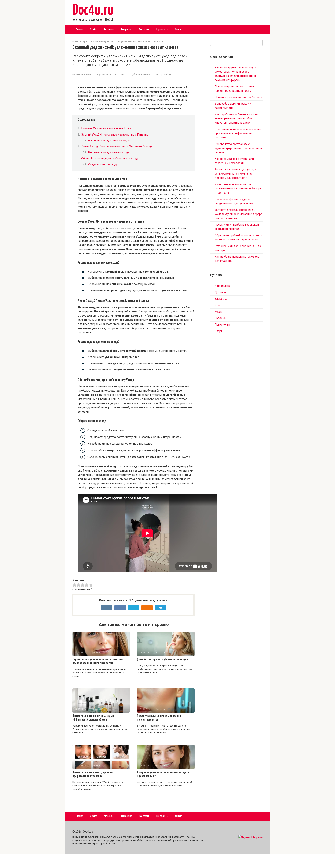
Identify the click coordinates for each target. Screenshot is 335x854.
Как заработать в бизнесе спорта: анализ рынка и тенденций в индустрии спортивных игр (236, 118)
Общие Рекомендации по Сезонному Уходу (109, 158)
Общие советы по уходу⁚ (103, 164)
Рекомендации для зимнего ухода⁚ (109, 140)
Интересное (126, 29)
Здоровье (221, 298)
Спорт (218, 331)
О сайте (93, 29)
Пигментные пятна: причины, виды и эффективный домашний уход (93, 717)
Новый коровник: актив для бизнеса (238, 97)
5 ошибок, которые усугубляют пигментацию (162, 659)
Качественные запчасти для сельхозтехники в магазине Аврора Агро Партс (238, 188)
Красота (145, 74)
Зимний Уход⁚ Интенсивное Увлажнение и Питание (114, 134)
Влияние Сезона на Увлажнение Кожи (106, 128)
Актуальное (222, 285)
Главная (79, 29)
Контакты (179, 29)
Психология (222, 324)
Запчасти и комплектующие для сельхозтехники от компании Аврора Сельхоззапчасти (235, 174)
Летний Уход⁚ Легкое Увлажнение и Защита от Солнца (116, 146)
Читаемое (109, 29)
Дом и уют (222, 292)
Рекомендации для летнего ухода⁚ (109, 152)
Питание (220, 318)
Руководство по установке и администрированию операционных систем (238, 148)
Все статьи (144, 29)
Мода (218, 311)
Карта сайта (162, 29)
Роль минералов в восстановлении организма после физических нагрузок (238, 133)
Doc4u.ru (93, 10)
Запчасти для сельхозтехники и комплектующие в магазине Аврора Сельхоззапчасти (238, 214)
